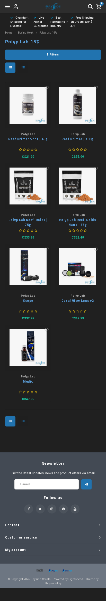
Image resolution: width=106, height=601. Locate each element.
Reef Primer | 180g (77, 139)
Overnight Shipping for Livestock (19, 21)
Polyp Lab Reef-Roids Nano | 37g (77, 222)
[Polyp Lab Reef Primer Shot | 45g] (28, 105)
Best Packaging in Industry (59, 21)
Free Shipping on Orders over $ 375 (82, 21)
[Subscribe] (86, 484)
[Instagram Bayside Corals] (51, 508)
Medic (28, 381)
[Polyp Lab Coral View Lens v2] (78, 267)
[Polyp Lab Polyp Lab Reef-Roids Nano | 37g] (78, 186)
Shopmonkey (53, 583)
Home (8, 33)
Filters (54, 54)
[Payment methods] (39, 570)
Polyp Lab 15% (48, 33)
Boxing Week (25, 33)
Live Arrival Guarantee (41, 21)
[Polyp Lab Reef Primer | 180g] (78, 105)
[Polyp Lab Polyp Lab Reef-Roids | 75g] (28, 186)
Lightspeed (75, 579)
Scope (28, 300)
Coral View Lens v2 (77, 300)
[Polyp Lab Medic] (28, 348)
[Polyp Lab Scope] (28, 267)
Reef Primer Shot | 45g (28, 139)
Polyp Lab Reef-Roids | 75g (28, 222)
